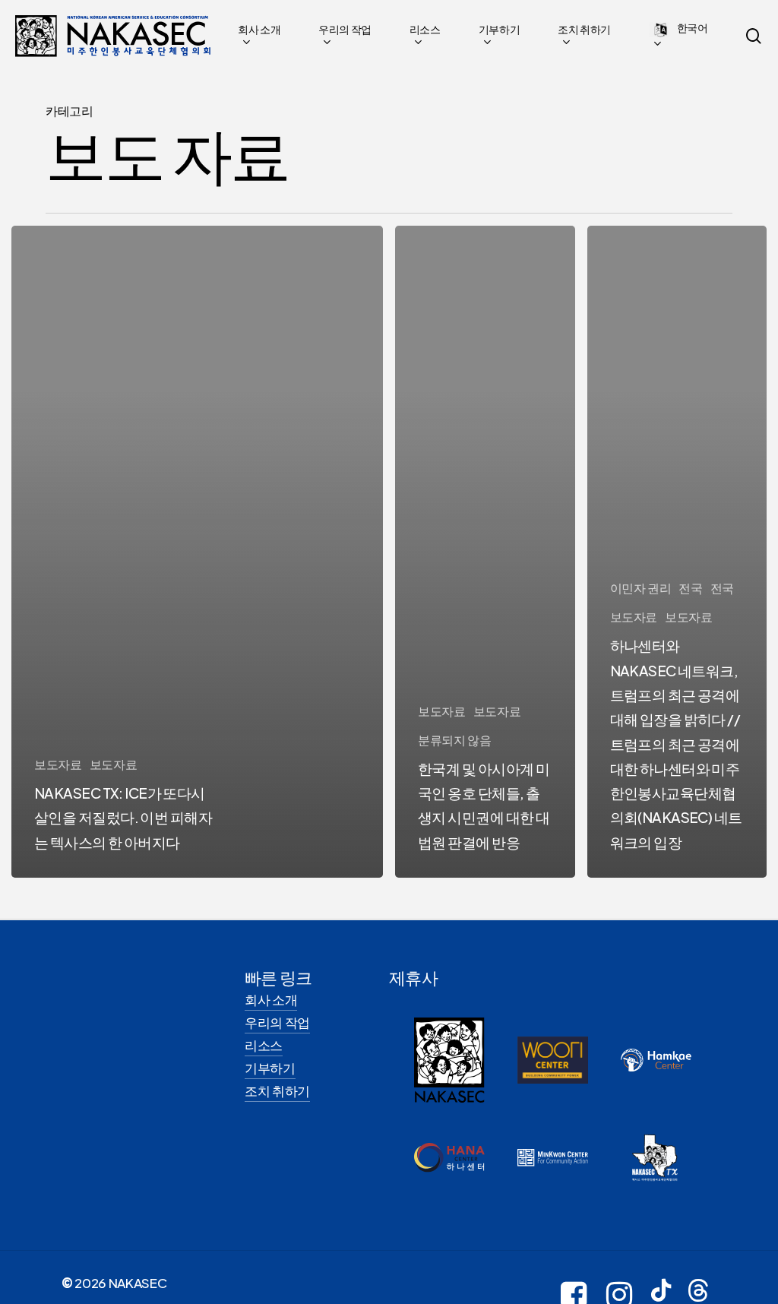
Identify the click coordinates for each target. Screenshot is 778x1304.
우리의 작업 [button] (277, 1022)
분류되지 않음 (455, 740)
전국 (690, 588)
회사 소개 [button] (271, 999)
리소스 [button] (264, 1045)
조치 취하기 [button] (277, 1090)
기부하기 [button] (270, 1067)
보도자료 (58, 764)
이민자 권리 (641, 588)
